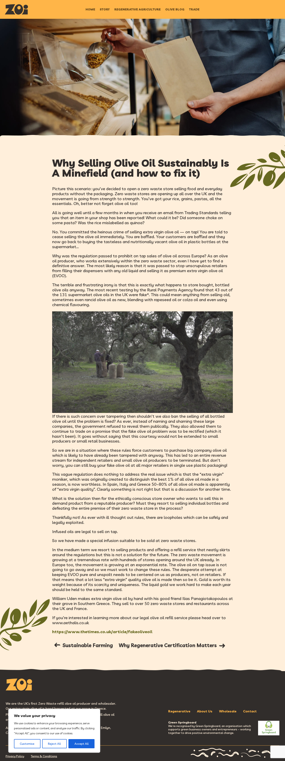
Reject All (54, 744)
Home (90, 9)
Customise (27, 744)
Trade (194, 9)
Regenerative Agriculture (137, 9)
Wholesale (227, 711)
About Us (204, 711)
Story (105, 9)
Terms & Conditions (44, 756)
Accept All (81, 744)
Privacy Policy (15, 756)
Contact (250, 711)
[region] (54, 731)
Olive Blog (174, 9)
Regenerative (179, 711)
